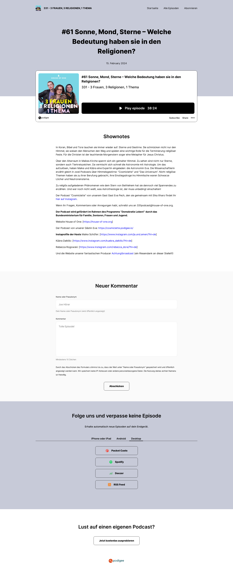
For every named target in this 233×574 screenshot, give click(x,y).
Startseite (152, 8)
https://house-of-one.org (97, 221)
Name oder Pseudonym (66, 297)
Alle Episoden (171, 8)
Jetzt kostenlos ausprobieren (116, 540)
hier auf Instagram (66, 199)
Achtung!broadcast (123, 253)
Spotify (119, 461)
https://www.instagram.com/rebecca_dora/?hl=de (108, 247)
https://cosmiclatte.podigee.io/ (115, 228)
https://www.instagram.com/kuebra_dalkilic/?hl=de (102, 240)
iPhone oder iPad (101, 438)
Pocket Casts (119, 450)
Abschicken (116, 386)
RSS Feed (119, 484)
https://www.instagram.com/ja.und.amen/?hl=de (128, 234)
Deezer (119, 473)
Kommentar (61, 319)
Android (121, 438)
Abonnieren (190, 8)
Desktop (136, 438)
